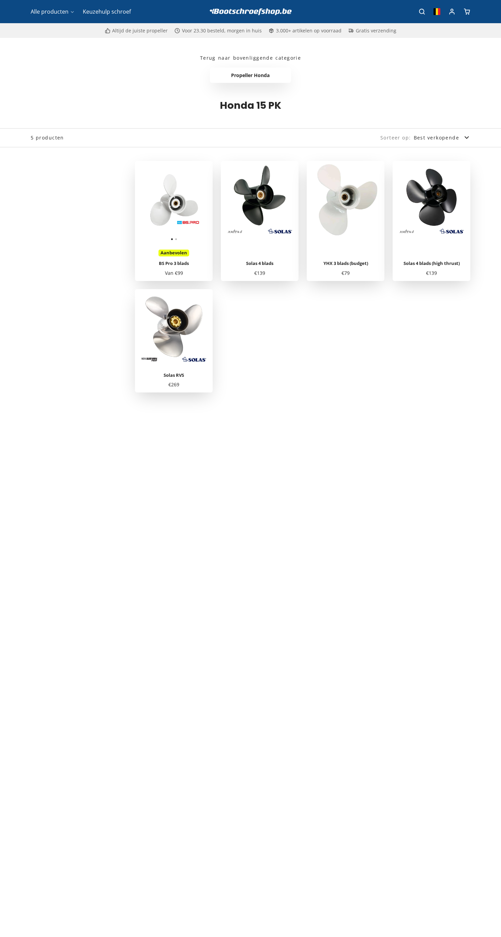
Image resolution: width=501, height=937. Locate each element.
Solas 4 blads (260, 221)
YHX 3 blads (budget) (345, 221)
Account (452, 11)
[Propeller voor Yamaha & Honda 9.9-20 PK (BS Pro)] (154, 202)
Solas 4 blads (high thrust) (431, 221)
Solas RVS (174, 341)
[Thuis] (250, 11)
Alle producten (50, 11)
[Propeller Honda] (250, 75)
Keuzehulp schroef (107, 11)
